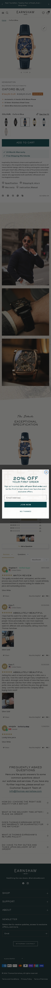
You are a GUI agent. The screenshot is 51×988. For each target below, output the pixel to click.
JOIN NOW (25, 504)
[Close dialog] (46, 472)
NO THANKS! (25, 511)
